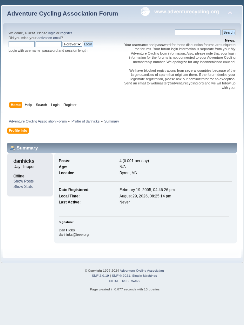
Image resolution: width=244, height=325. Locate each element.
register (66, 33)
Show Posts (23, 181)
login (51, 33)
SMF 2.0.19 (100, 275)
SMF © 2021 (121, 275)
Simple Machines (144, 275)
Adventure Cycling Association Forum (62, 13)
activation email (49, 38)
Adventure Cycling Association (142, 270)
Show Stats (23, 186)
